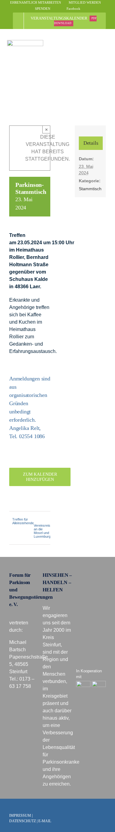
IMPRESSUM (20, 815)
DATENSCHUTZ (22, 821)
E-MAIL (44, 821)
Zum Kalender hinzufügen (40, 477)
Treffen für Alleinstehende (23, 521)
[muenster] (83, 683)
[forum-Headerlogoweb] (25, 42)
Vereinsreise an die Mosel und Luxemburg (43, 531)
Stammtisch (90, 188)
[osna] (99, 683)
